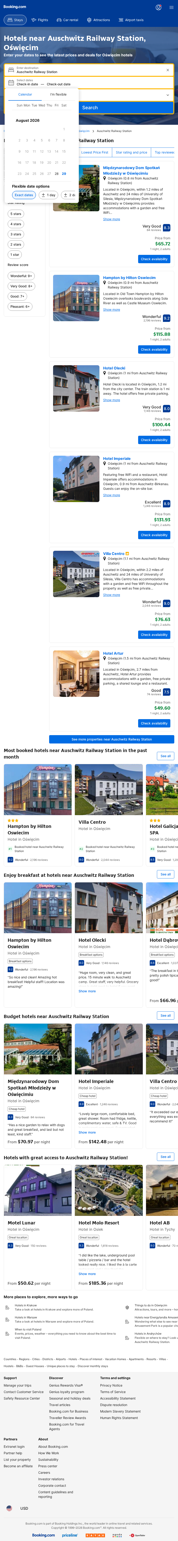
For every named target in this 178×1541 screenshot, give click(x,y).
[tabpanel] (41, 152)
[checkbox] (64, 129)
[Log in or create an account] (158, 7)
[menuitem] (15, 20)
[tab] (25, 94)
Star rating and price (131, 152)
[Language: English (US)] (9, 1508)
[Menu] (171, 7)
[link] (24, 214)
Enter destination (27, 68)
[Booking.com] (15, 7)
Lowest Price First (94, 152)
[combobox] (89, 72)
